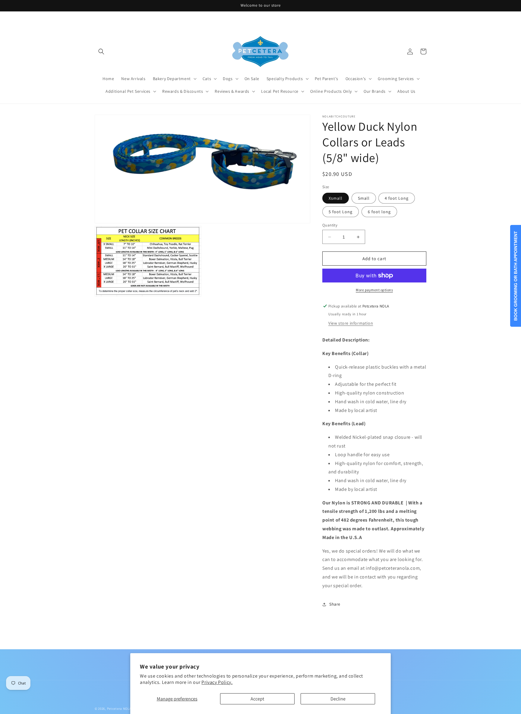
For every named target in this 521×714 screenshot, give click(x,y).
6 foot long (379, 211)
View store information (350, 323)
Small (364, 198)
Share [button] (334, 604)
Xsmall (336, 198)
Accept (257, 699)
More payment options (374, 290)
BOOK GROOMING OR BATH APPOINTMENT (515, 276)
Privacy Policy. (216, 682)
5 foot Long (340, 211)
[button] (101, 51)
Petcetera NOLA (119, 708)
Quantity (329, 225)
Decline (338, 699)
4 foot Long (397, 198)
